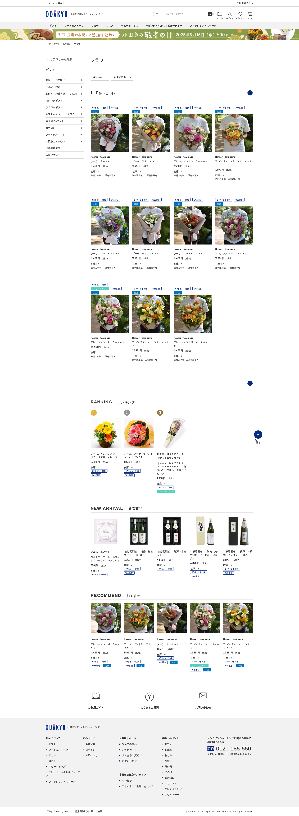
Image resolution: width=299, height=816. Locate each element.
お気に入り (91, 755)
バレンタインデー (174, 788)
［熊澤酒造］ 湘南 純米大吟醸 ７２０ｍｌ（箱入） (204, 555)
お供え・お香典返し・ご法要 (61, 93)
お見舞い (67, 44)
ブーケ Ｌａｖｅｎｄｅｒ (105, 253)
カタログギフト (54, 100)
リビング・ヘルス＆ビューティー (164, 25)
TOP (49, 44)
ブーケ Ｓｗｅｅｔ (101, 161)
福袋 (167, 760)
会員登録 (90, 744)
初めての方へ (129, 744)
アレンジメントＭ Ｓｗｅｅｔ (232, 253)
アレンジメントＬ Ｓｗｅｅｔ (108, 342)
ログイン (90, 749)
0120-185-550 (233, 748)
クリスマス (171, 783)
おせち (168, 755)
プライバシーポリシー (57, 811)
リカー (95, 25)
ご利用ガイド (243, 3)
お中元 (168, 744)
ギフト (53, 25)
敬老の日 (169, 777)
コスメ (110, 25)
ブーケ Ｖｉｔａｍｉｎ (145, 161)
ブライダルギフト (55, 134)
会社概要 (127, 780)
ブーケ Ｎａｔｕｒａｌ (145, 253)
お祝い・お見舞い (55, 80)
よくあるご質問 (130, 755)
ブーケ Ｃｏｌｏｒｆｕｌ (188, 253)
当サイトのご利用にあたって (138, 786)
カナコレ (50, 127)
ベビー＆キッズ (129, 25)
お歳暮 (168, 749)
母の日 (168, 766)
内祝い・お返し (54, 86)
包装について (53, 155)
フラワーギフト (54, 107)
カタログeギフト (55, 120)
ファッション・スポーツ (203, 25)
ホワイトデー (172, 794)
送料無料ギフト (54, 148)
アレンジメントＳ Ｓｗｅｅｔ (191, 161)
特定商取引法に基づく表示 (88, 811)
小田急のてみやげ (55, 141)
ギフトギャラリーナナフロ (60, 114)
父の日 (168, 772)
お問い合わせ (129, 760)
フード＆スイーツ (74, 25)
